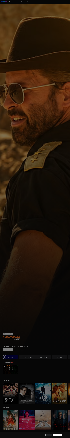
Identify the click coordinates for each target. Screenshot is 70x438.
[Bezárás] (68, 435)
